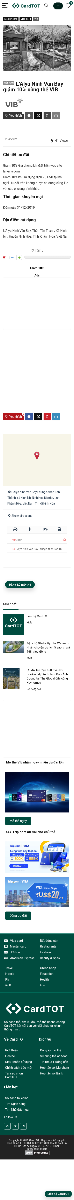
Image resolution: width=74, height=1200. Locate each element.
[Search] (46, 5)
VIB (36, 19)
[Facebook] (7, 1126)
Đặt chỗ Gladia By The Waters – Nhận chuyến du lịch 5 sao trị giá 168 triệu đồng (48, 647)
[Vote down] (12, 257)
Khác (29, 622)
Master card (10, 19)
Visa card (26, 19)
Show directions (22, 515)
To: (13, 549)
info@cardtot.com (37, 1148)
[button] (37, 456)
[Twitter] (15, 1126)
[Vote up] (19, 257)
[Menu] (5, 5)
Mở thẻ (58, 5)
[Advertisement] (37, 303)
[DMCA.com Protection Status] (37, 1151)
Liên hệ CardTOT (38, 616)
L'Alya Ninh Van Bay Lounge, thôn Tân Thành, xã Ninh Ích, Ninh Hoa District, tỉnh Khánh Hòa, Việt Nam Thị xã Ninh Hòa (33, 497)
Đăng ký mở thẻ (20, 584)
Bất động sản (34, 689)
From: (14, 539)
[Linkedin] (23, 1126)
